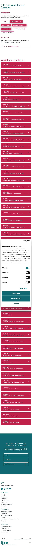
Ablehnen (16, 303)
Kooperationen (5, 500)
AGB (29, 539)
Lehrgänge (4, 513)
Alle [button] (5, 21)
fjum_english (4, 497)
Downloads (4, 502)
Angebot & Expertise (6, 526)
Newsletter (4, 506)
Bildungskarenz (5, 528)
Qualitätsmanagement (7, 504)
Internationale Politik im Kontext (9, 519)
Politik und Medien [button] (18, 29)
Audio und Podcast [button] (16, 21)
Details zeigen (23, 288)
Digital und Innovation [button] (19, 25)
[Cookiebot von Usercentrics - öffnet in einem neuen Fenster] (23, 241)
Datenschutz (24, 539)
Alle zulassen (16, 293)
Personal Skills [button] (6, 29)
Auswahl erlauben (16, 298)
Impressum (17, 539)
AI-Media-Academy (6, 515)
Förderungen (4, 532)
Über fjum (3, 495)
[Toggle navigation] (29, 543)
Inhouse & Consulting (6, 530)
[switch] (28, 272)
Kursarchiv (3, 521)
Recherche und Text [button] (7, 32)
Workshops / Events (6, 511)
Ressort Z (3, 517)
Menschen (3, 498)
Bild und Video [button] (6, 25)
